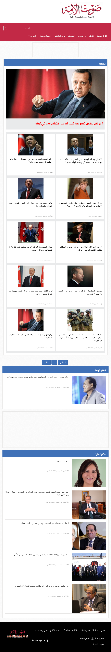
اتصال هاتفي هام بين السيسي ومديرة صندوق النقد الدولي (45, 523)
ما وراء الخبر (59, 36)
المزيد (33, 36)
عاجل (91, 36)
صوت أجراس (63, 461)
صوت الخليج (55, 630)
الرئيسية (100, 36)
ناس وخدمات (41, 630)
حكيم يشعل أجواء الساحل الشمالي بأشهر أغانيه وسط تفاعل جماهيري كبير (37, 377)
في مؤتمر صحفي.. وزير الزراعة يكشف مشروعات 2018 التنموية (42, 586)
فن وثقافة (81, 36)
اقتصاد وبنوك (45, 36)
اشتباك (71, 36)
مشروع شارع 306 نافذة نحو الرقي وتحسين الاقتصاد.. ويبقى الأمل (41, 555)
